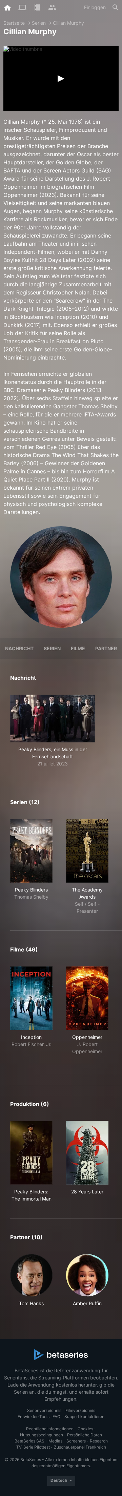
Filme (78, 648)
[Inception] (31, 998)
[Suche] (115, 7)
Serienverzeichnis (44, 1410)
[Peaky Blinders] (31, 851)
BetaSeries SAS (29, 1440)
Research (99, 1440)
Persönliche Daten (84, 1434)
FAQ (56, 1416)
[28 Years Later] (87, 1153)
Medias (55, 1440)
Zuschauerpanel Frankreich (80, 1447)
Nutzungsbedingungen (41, 1434)
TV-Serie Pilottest (33, 1447)
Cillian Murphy (68, 23)
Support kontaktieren (84, 1416)
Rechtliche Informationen (50, 1428)
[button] (52, 731)
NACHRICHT (19, 648)
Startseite (14, 23)
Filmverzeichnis (80, 1410)
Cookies (85, 1428)
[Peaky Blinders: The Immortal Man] (31, 1153)
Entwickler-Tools (33, 1416)
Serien (39, 23)
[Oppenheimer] (87, 998)
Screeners (76, 1440)
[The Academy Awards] (87, 851)
